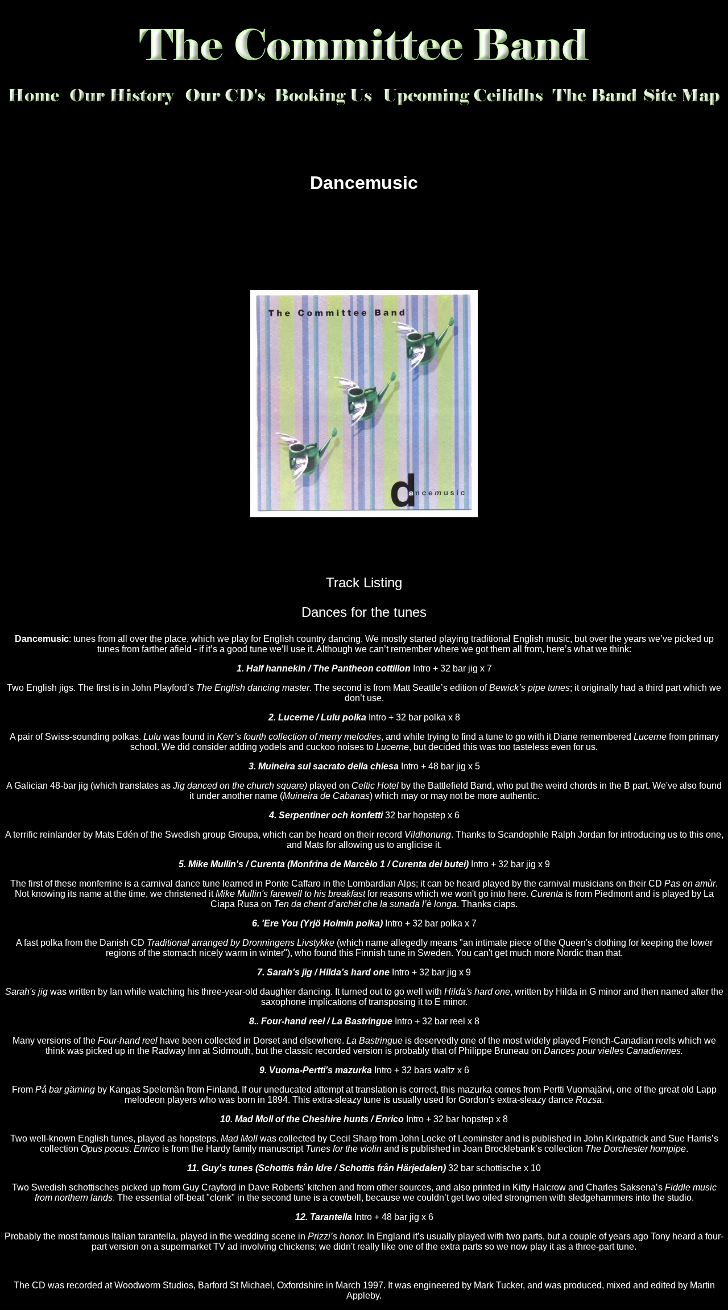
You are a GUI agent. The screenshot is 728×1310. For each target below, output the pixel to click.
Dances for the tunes (364, 612)
